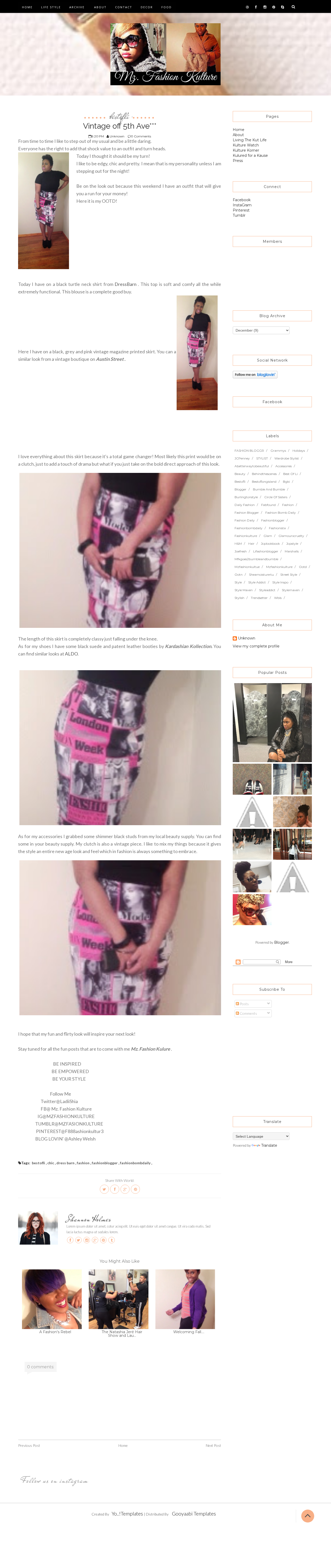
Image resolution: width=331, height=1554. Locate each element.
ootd (303, 567)
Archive (77, 7)
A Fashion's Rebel (55, 1332)
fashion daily (245, 520)
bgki (286, 481)
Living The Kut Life (250, 140)
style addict (257, 582)
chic (50, 1163)
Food (166, 7)
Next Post (213, 1445)
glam (268, 536)
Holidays (298, 450)
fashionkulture (246, 536)
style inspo (280, 582)
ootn (239, 574)
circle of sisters (275, 497)
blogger (240, 489)
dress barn (65, 1163)
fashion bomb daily (280, 512)
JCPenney (242, 458)
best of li (290, 474)
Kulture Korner (246, 150)
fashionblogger (105, 1163)
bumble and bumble (269, 489)
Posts (244, 1004)
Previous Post (29, 1445)
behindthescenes (264, 474)
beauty (240, 474)
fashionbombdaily (135, 1163)
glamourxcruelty (291, 536)
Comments (248, 1013)
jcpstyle (292, 543)
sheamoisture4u (261, 574)
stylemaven (291, 590)
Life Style (51, 7)
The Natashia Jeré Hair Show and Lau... (122, 1334)
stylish (239, 598)
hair (251, 543)
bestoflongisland (264, 481)
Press (238, 160)
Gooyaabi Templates (194, 1513)
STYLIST (262, 458)
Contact (123, 7)
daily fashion (245, 505)
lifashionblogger (265, 551)
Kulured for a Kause (250, 155)
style (238, 582)
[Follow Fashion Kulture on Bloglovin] (255, 374)
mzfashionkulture (279, 567)
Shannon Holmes (88, 1219)
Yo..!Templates (127, 1513)
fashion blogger (247, 512)
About (100, 7)
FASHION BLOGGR (249, 450)
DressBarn (126, 284)
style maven (244, 590)
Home (27, 7)
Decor (147, 7)
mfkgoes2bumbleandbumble (256, 559)
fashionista (277, 528)
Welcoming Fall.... (188, 1332)
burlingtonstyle (246, 497)
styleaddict (267, 590)
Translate (269, 1145)
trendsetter (259, 598)
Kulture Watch (246, 145)
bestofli (119, 116)
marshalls (292, 551)
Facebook (242, 200)
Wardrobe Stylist (286, 458)
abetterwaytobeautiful (252, 466)
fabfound (268, 505)
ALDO (71, 654)
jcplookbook (270, 543)
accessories (283, 466)
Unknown (246, 638)
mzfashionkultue (247, 567)
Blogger (281, 942)
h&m (238, 543)
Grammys (278, 450)
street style (288, 574)
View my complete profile (256, 646)
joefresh (241, 551)
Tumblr (239, 215)
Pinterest (241, 210)
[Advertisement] (265, 1064)
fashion (83, 1163)
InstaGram (242, 205)
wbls (278, 598)
